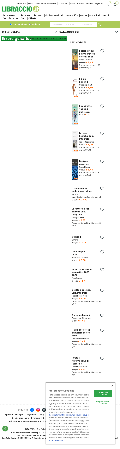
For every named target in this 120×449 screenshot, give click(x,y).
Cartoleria (8, 18)
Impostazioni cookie (103, 402)
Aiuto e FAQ (63, 3)
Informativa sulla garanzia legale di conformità (32, 421)
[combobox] (73, 24)
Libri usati (38, 15)
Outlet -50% (71, 15)
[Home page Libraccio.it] (20, 12)
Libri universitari (54, 15)
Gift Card (21, 18)
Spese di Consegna (14, 414)
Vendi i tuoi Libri (77, 3)
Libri (14, 24)
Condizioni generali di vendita (26, 418)
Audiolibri (94, 15)
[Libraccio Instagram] (38, 411)
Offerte (32, 18)
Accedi (89, 3)
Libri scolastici (9, 15)
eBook (83, 15)
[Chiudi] (112, 386)
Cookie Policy (56, 440)
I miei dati (21, 3)
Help (42, 414)
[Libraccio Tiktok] (44, 411)
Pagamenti (31, 414)
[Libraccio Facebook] (32, 411)
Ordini (31, 3)
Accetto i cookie (103, 393)
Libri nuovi (25, 15)
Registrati (99, 3)
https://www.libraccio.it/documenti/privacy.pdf (73, 414)
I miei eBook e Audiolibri (46, 3)
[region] (80, 413)
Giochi (105, 15)
